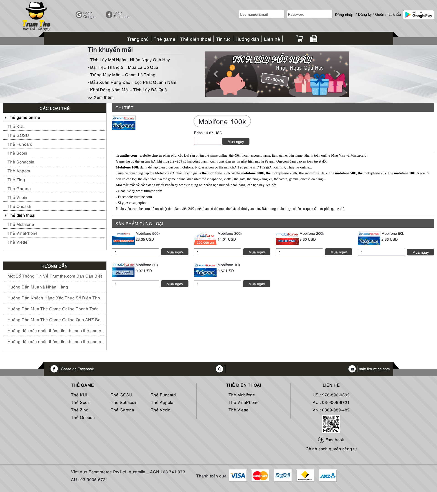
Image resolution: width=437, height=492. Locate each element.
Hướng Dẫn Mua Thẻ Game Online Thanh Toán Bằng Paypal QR (56, 308)
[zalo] (331, 423)
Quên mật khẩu (388, 14)
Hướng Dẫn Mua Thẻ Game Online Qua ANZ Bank (56, 319)
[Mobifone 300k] (205, 237)
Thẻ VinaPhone (23, 233)
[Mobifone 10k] (205, 269)
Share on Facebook (77, 369)
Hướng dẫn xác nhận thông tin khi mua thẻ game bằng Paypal (56, 330)
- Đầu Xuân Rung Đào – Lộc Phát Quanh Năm (132, 81)
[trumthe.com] (36, 15)
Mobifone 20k (147, 264)
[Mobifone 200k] (287, 237)
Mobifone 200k (312, 233)
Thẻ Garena (19, 188)
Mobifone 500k (148, 233)
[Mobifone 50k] (369, 237)
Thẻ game (82, 385)
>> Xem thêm (101, 96)
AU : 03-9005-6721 (331, 402)
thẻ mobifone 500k (216, 173)
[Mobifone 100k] (124, 122)
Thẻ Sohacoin (21, 161)
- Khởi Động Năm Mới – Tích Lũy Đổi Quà (127, 89)
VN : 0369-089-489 (331, 409)
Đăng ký (365, 14)
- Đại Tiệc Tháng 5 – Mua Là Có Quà (123, 66)
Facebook (334, 439)
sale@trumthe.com (374, 369)
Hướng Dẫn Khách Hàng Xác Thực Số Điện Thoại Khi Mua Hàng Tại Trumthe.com (56, 297)
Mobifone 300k (230, 233)
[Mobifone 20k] (123, 269)
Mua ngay (236, 141)
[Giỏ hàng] (299, 38)
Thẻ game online (24, 117)
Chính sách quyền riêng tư (331, 448)
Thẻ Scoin (17, 153)
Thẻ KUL (16, 126)
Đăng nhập (344, 12)
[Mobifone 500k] (123, 237)
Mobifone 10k (229, 264)
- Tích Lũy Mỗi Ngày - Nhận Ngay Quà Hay (129, 59)
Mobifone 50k (392, 233)
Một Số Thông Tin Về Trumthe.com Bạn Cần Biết (55, 275)
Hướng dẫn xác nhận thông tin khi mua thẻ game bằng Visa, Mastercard (56, 341)
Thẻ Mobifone (21, 224)
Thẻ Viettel (18, 242)
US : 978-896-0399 (331, 394)
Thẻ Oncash (19, 206)
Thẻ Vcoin (17, 197)
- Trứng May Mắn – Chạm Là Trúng (121, 74)
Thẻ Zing (16, 179)
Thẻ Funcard (20, 144)
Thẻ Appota (19, 170)
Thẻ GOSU (18, 135)
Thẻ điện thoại (21, 215)
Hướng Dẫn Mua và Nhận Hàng (38, 286)
